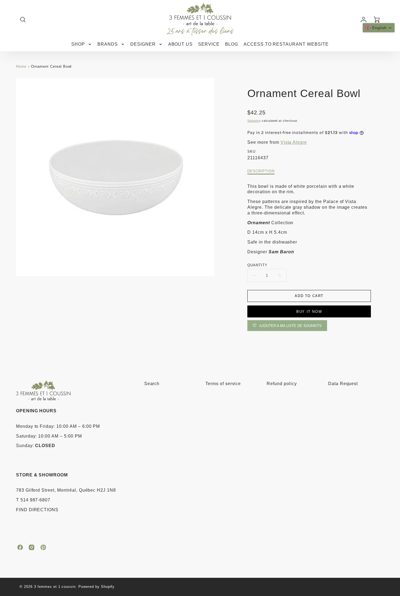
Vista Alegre (294, 142)
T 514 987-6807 (33, 500)
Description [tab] (261, 171)
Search (152, 383)
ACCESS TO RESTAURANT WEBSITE (286, 44)
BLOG (231, 44)
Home (21, 66)
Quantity (257, 265)
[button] (379, 27)
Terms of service (223, 383)
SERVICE (209, 44)
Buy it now (309, 312)
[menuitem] (82, 44)
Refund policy (282, 383)
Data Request (343, 383)
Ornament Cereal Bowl (51, 66)
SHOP (78, 44)
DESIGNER (143, 44)
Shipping (254, 120)
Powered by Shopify (96, 587)
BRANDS (107, 44)
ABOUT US (180, 44)
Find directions (37, 509)
